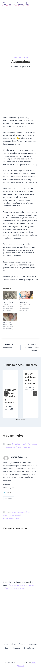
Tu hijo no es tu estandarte (24, 301)
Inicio (6, 644)
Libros (13, 644)
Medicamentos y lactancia (31, 347)
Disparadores (8, 346)
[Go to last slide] (6, 393)
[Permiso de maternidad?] (10, 317)
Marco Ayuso (17, 457)
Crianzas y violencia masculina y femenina (10, 396)
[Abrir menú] (36, 4)
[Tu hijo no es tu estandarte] (26, 295)
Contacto (16, 648)
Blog (6, 648)
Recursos (22, 644)
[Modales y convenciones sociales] (10, 295)
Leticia (16, 67)
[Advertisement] (20, 32)
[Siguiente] (35, 393)
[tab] (16, 419)
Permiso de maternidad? (7, 323)
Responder (9, 498)
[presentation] (10, 378)
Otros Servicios (30, 648)
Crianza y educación (20, 57)
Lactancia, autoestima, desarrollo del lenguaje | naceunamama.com (16, 515)
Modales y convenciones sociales (8, 302)
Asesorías (33, 644)
